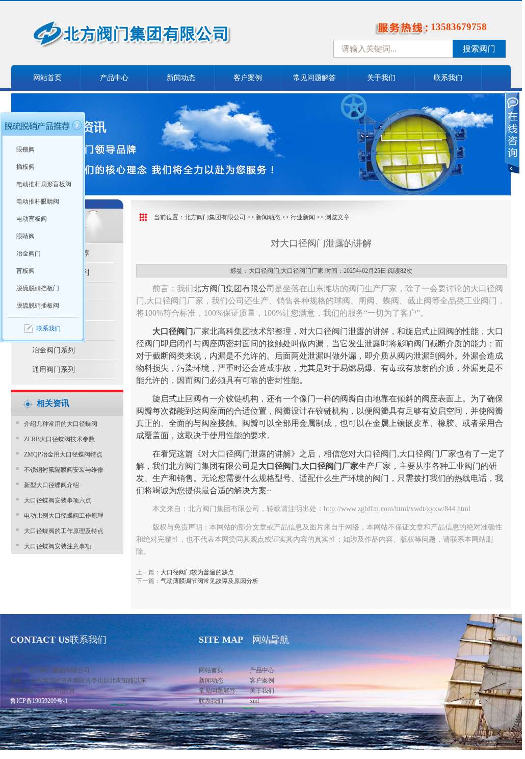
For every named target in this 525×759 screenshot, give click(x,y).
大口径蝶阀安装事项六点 (57, 500)
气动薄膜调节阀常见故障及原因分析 (209, 581)
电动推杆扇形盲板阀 (43, 184)
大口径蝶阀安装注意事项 (57, 546)
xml (254, 700)
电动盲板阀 (31, 218)
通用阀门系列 (53, 369)
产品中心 (114, 78)
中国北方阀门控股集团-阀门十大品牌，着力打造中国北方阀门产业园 (159, 37)
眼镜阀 (25, 149)
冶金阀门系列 (53, 350)
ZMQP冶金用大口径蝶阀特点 (63, 454)
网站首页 (47, 78)
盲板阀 (25, 270)
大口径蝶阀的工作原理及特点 (63, 531)
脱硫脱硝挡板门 (37, 288)
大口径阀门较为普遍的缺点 (197, 572)
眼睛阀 (25, 236)
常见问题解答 (314, 78)
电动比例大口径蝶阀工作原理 (63, 515)
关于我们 (381, 78)
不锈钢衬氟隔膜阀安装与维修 (63, 469)
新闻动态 (181, 78)
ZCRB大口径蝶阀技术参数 (59, 439)
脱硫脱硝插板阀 (37, 305)
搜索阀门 (479, 48)
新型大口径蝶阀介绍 (51, 485)
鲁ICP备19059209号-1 (39, 700)
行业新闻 (303, 217)
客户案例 (247, 78)
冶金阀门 (28, 253)
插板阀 (25, 166)
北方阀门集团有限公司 (215, 217)
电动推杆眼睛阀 (37, 201)
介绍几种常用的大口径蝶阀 (60, 423)
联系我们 (448, 78)
